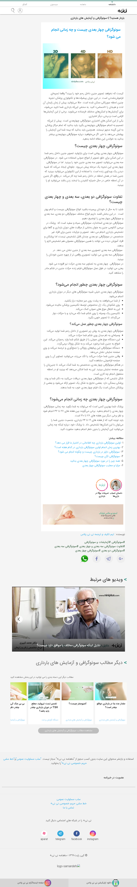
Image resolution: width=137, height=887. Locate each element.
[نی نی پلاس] (122, 10)
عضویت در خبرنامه (114, 778)
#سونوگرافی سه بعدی (66, 546)
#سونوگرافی (118, 542)
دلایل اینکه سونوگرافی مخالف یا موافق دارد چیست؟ (68, 645)
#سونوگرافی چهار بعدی (88, 550)
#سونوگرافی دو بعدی (113, 550)
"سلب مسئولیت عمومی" (28, 759)
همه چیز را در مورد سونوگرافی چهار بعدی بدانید (95, 461)
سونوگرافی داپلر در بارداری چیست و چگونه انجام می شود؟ (89, 452)
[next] (19, 619)
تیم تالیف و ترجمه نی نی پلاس (97, 534)
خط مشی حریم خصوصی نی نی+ (68, 803)
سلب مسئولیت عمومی (69, 799)
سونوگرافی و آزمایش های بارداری (112, 720)
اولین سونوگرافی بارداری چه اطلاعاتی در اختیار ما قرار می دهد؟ (88, 443)
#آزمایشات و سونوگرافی (97, 542)
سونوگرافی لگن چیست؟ (107, 456)
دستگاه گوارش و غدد (50, 720)
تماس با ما (68, 808)
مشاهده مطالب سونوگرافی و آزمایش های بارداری (68, 731)
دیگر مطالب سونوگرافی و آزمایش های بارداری (80, 663)
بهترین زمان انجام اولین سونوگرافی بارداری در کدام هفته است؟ (87, 447)
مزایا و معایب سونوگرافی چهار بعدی (101, 465)
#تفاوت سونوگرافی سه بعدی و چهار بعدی (102, 546)
